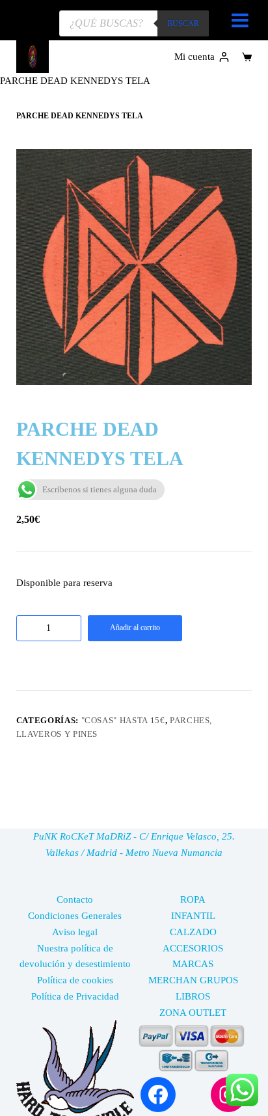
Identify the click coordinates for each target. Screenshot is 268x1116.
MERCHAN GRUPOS (193, 980)
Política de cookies (75, 980)
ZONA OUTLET (192, 1012)
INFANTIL (193, 915)
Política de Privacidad (75, 996)
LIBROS (193, 996)
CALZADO (193, 932)
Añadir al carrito (135, 627)
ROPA (193, 899)
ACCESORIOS (193, 948)
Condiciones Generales (75, 915)
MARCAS (192, 964)
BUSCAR (183, 23)
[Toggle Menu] (240, 20)
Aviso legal (75, 932)
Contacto (75, 899)
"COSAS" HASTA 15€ (123, 720)
